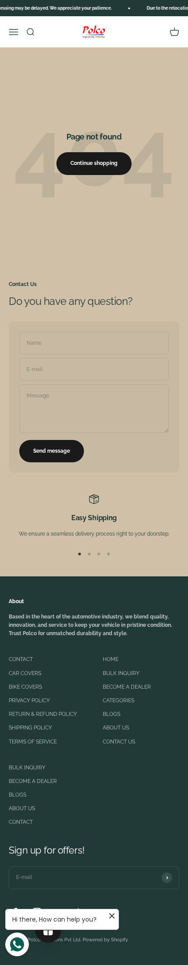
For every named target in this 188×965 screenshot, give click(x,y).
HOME (110, 659)
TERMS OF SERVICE (33, 742)
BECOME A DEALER (127, 687)
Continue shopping (94, 163)
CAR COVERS (25, 673)
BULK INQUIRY (121, 673)
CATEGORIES (118, 700)
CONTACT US (119, 742)
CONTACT (21, 659)
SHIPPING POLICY (30, 728)
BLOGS (111, 714)
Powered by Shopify (105, 940)
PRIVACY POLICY (29, 700)
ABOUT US (116, 728)
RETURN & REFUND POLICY (43, 714)
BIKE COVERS (25, 687)
